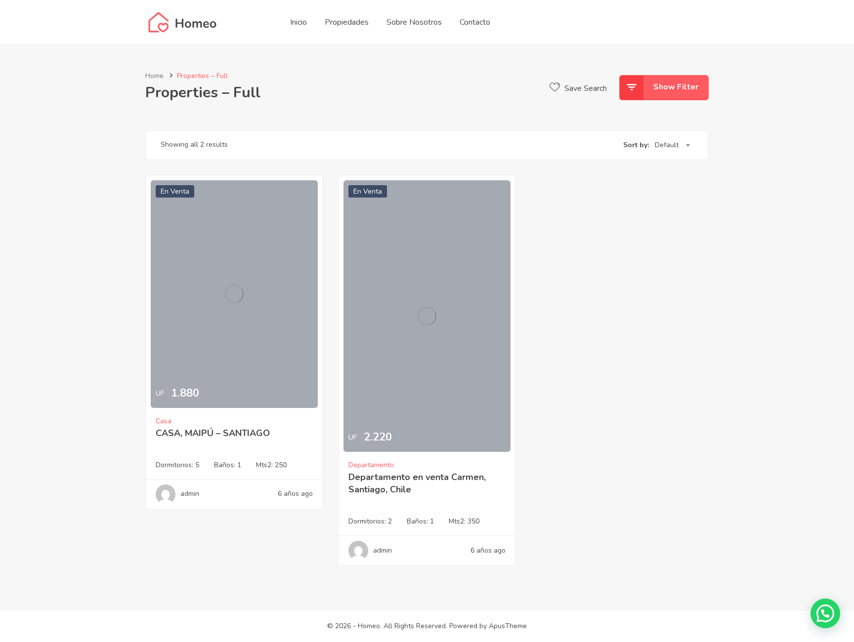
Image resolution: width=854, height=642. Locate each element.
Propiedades (347, 22)
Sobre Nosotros (414, 22)
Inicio (298, 22)
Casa (163, 421)
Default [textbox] (667, 145)
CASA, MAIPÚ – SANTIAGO (213, 433)
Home (154, 75)
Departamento (371, 465)
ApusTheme (508, 626)
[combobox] (672, 145)
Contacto (475, 22)
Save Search (584, 88)
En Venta (175, 191)
